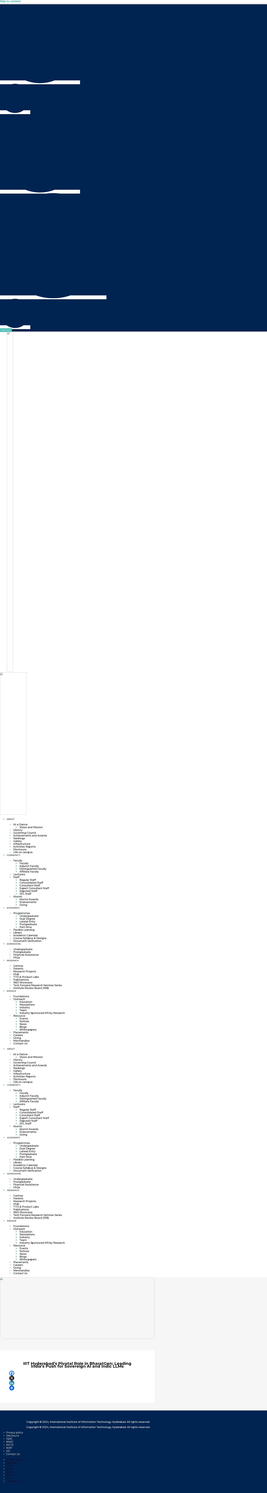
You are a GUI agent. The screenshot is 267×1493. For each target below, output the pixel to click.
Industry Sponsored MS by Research (42, 1013)
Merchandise (21, 1040)
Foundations (21, 996)
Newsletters (27, 1004)
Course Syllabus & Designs (30, 938)
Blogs (23, 1026)
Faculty (17, 860)
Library (17, 932)
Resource (19, 1015)
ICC (8, 1451)
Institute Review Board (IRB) (31, 988)
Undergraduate (29, 916)
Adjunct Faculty (29, 866)
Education (25, 1001)
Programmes (21, 913)
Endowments (27, 902)
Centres (18, 965)
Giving (23, 904)
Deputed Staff (28, 891)
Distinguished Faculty (32, 868)
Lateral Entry (27, 921)
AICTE (10, 1444)
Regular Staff (27, 879)
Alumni (17, 896)
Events (23, 1018)
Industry (24, 1007)
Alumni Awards (28, 899)
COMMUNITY (13, 855)
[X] (77, 1378)
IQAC (9, 1438)
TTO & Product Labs (26, 977)
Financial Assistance (26, 954)
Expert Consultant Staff (34, 888)
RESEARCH (13, 960)
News (23, 1024)
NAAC (9, 1441)
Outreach (19, 999)
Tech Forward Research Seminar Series (37, 985)
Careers (18, 1035)
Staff (16, 877)
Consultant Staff (29, 885)
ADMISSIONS (14, 944)
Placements (20, 1032)
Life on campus (23, 852)
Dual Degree (27, 918)
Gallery (17, 841)
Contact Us (20, 1043)
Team (23, 1010)
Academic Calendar (25, 935)
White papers (27, 1029)
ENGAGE (11, 991)
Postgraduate (28, 924)
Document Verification (27, 940)
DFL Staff (25, 893)
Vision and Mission (31, 827)
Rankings (19, 838)
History (17, 830)
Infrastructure (21, 843)
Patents (18, 968)
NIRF (9, 1447)
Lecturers (19, 874)
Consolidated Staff (31, 882)
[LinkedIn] (77, 1383)
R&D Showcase (22, 982)
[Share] (77, 1387)
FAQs (16, 957)
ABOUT (11, 819)
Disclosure (19, 849)
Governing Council (24, 832)
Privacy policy (14, 1432)
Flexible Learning (23, 929)
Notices (24, 1021)
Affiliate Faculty (29, 871)
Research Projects (24, 971)
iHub (16, 974)
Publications (21, 979)
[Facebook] (77, 1373)
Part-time (25, 927)
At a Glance (20, 824)
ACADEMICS (13, 908)
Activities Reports (24, 846)
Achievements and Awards (30, 835)
